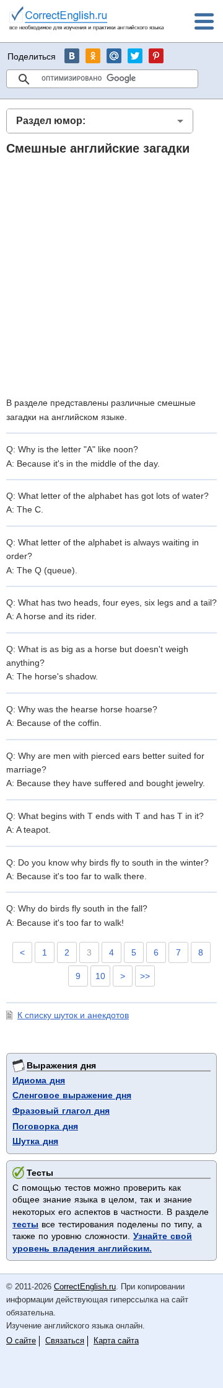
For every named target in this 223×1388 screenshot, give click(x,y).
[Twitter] (135, 55)
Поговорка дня (45, 1126)
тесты (25, 1224)
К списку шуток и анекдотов (73, 1015)
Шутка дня (35, 1141)
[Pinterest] (156, 55)
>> (145, 976)
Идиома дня (38, 1080)
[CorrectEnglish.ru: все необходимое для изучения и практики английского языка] (86, 20)
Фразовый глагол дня (61, 1111)
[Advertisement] (111, 275)
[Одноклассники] (92, 55)
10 (100, 976)
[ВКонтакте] (71, 55)
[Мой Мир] (114, 55)
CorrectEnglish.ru (85, 1286)
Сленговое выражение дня (71, 1095)
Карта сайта (116, 1340)
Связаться (64, 1340)
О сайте (21, 1340)
